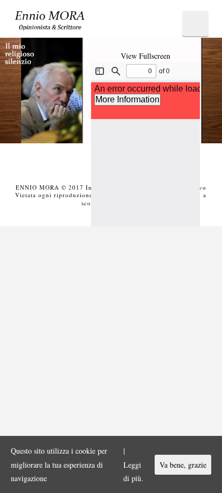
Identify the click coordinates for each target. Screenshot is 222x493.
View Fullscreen (145, 56)
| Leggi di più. (133, 464)
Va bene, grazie (182, 465)
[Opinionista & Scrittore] (49, 24)
